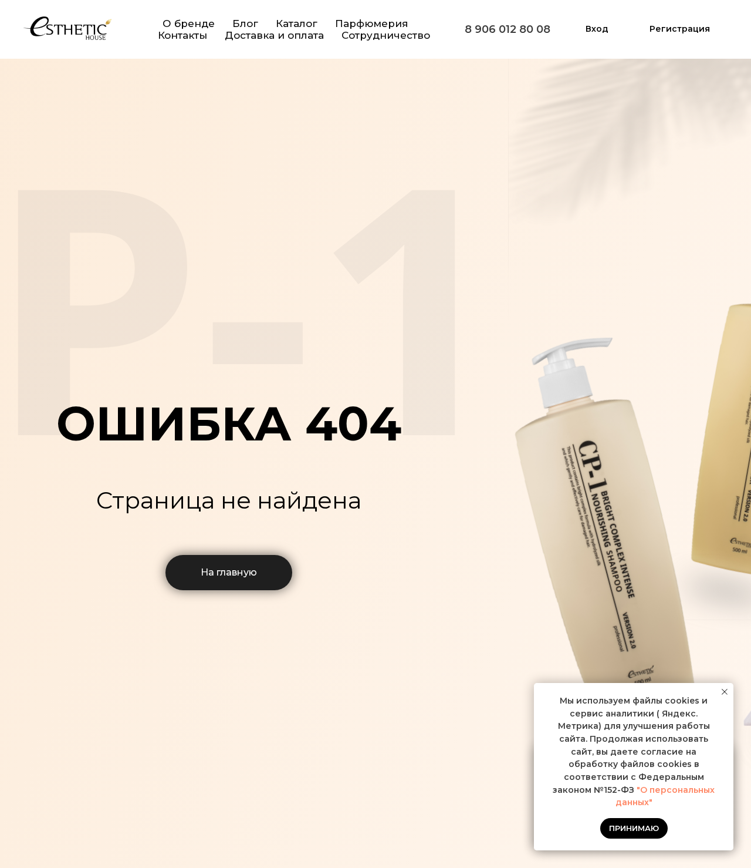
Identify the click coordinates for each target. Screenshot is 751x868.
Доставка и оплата (274, 35)
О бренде (189, 23)
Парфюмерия (371, 23)
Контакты (182, 35)
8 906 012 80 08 (507, 29)
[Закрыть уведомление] (724, 692)
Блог (245, 23)
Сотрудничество (385, 35)
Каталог (296, 23)
